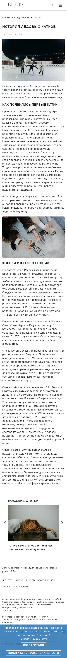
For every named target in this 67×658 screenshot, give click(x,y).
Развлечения (20, 587)
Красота (31, 580)
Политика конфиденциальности (33, 653)
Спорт (38, 17)
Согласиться (33, 645)
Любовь (19, 580)
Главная (7, 17)
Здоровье (23, 17)
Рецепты (8, 580)
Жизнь (7, 587)
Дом (52, 580)
